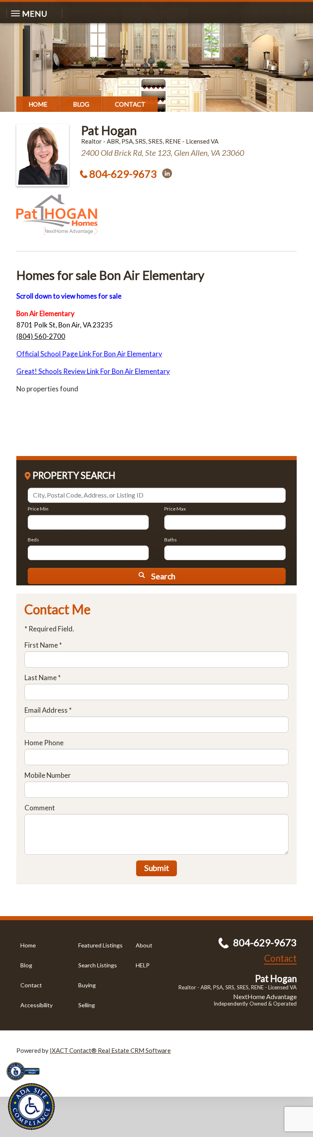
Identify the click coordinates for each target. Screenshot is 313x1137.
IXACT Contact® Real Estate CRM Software (110, 1050)
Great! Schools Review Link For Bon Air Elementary (93, 371)
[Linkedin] (167, 173)
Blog (81, 104)
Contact (130, 104)
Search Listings (97, 965)
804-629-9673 (123, 174)
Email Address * (48, 710)
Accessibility (36, 1005)
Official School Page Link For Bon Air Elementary (89, 353)
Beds (33, 540)
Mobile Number (47, 775)
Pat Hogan (109, 130)
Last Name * (42, 677)
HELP (143, 965)
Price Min (38, 509)
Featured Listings (100, 945)
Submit (156, 868)
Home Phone (44, 742)
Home (38, 104)
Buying (87, 985)
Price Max (175, 509)
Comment (39, 807)
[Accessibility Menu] (31, 1106)
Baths (170, 540)
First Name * (43, 645)
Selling (86, 1005)
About (144, 945)
